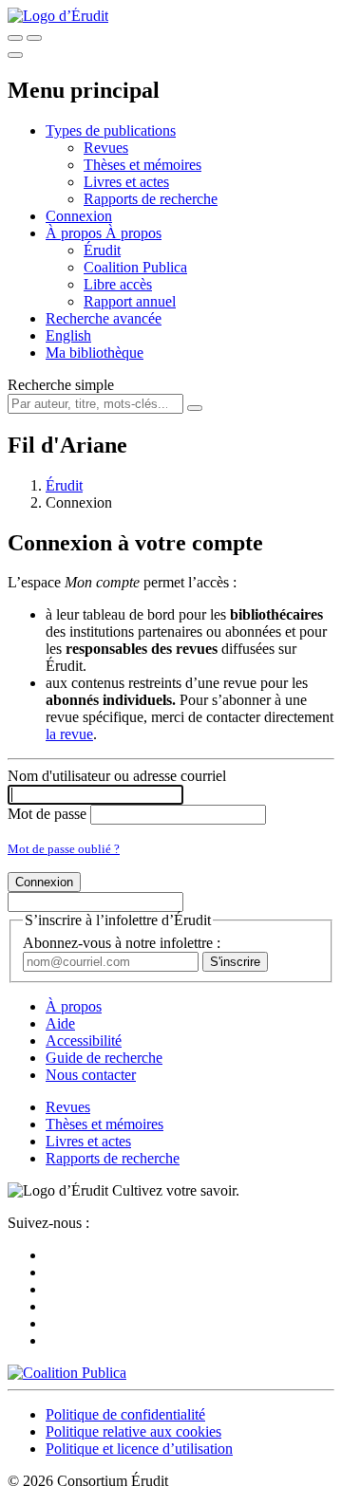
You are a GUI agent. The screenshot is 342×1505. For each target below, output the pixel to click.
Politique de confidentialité (125, 1414)
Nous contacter (91, 1075)
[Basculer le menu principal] (15, 55)
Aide (60, 1023)
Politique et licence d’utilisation (139, 1448)
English (68, 335)
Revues (106, 147)
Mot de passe (47, 814)
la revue (69, 734)
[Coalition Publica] (67, 1373)
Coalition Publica (135, 267)
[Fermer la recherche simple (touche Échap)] (34, 38)
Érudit (102, 250)
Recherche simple (61, 385)
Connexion (79, 216)
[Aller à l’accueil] (58, 16)
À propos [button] (75, 233)
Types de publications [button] (111, 130)
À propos (133, 233)
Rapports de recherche (151, 199)
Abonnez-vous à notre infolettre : (121, 943)
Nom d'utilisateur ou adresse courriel (117, 776)
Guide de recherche (104, 1058)
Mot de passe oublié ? (64, 849)
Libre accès (118, 284)
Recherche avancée (104, 318)
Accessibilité (84, 1040)
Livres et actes (126, 182)
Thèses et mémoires (142, 165)
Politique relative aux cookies (133, 1431)
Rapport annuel (130, 301)
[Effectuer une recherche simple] (15, 38)
